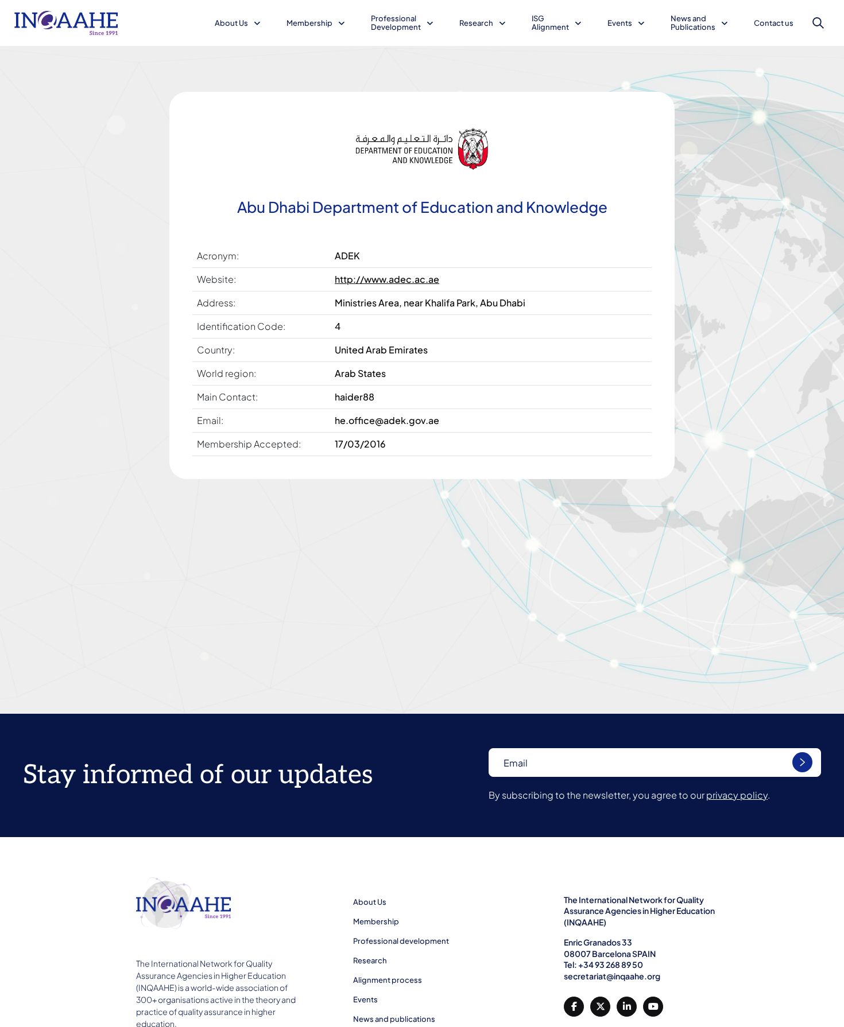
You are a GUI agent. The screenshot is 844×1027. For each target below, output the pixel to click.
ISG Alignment (550, 23)
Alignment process (387, 980)
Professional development (401, 941)
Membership (309, 23)
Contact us (773, 23)
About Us (231, 23)
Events (619, 23)
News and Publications (693, 23)
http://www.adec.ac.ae (387, 279)
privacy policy (737, 795)
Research (476, 23)
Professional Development (396, 23)
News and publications (394, 1019)
